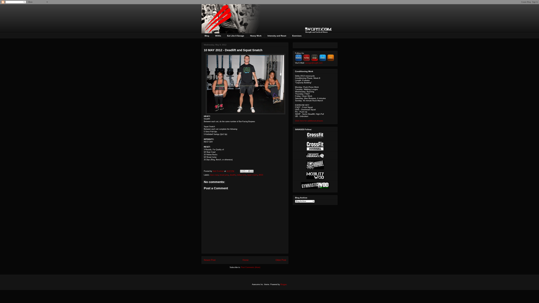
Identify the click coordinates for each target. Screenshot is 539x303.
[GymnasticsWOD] (315, 188)
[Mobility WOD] (315, 178)
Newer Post (209, 260)
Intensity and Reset (277, 36)
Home (246, 260)
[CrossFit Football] (315, 169)
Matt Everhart (218, 171)
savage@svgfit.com (314, 63)
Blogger (283, 284)
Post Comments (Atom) (250, 267)
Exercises (297, 36)
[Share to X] (246, 171)
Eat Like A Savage (235, 36)
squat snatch (252, 175)
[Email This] (241, 171)
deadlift (233, 175)
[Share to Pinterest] (252, 171)
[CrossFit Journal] (315, 150)
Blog (207, 36)
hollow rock (241, 175)
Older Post (281, 260)
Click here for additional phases (309, 121)
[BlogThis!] (244, 171)
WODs (218, 36)
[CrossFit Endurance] (315, 157)
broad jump (224, 175)
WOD (261, 175)
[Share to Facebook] (249, 171)
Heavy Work (255, 36)
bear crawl (214, 175)
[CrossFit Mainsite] (315, 138)
